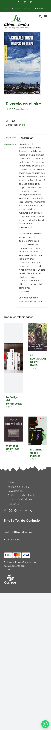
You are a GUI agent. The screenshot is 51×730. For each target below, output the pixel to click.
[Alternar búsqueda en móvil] (40, 16)
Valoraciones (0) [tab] (9, 146)
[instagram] (15, 510)
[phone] (31, 510)
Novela (21, 124)
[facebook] (5, 510)
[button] (45, 724)
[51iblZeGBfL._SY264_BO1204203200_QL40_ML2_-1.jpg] (25, 63)
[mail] (26, 510)
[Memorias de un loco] (13, 429)
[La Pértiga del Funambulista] (13, 358)
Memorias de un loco (12, 447)
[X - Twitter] (10, 510)
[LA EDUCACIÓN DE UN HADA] (37, 337)
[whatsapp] (21, 510)
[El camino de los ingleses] (37, 431)
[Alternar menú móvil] (45, 16)
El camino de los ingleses (36, 452)
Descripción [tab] (9, 137)
